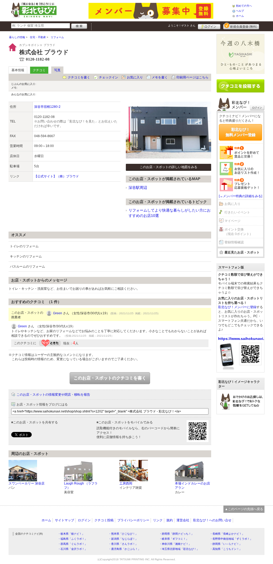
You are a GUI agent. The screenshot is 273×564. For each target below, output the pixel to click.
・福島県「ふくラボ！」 (72, 538)
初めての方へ (244, 5)
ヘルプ (240, 10)
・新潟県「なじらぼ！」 (123, 538)
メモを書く (160, 77)
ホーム (240, 15)
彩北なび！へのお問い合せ (212, 520)
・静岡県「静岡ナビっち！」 (176, 533)
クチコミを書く (79, 77)
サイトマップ (64, 520)
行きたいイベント (237, 212)
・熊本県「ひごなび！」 (123, 533)
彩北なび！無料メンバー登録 (240, 132)
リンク (158, 520)
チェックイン (108, 77)
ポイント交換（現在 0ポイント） (238, 232)
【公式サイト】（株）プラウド (56, 176)
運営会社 (182, 520)
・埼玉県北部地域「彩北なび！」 (179, 548)
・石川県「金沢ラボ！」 (72, 548)
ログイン (209, 25)
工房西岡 (125, 483)
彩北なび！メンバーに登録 (237, 307)
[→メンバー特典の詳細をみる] (240, 196)
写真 (57, 70)
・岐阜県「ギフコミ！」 (173, 538)
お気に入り (135, 77)
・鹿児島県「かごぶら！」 (124, 548)
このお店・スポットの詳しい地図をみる (168, 167)
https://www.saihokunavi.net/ (244, 338)
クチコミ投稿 (104, 520)
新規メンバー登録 (241, 25)
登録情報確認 (234, 242)
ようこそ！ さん (181, 25)
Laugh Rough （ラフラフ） (81, 486)
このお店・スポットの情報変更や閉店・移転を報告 (53, 394)
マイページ (232, 221)
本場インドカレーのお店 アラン (192, 486)
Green (57, 313)
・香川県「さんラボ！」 (123, 543)
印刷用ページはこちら (192, 77)
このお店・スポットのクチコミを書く (110, 378)
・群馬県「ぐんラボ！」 (72, 543)
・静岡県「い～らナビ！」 (226, 543)
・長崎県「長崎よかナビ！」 (227, 533)
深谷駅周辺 (138, 187)
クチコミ (39, 70)
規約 (169, 520)
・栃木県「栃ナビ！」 (71, 533)
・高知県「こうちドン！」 (226, 548)
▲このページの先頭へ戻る (244, 509)
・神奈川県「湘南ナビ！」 (175, 543)
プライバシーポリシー (133, 520)
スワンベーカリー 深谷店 (27, 483)
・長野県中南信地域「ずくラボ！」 (231, 538)
